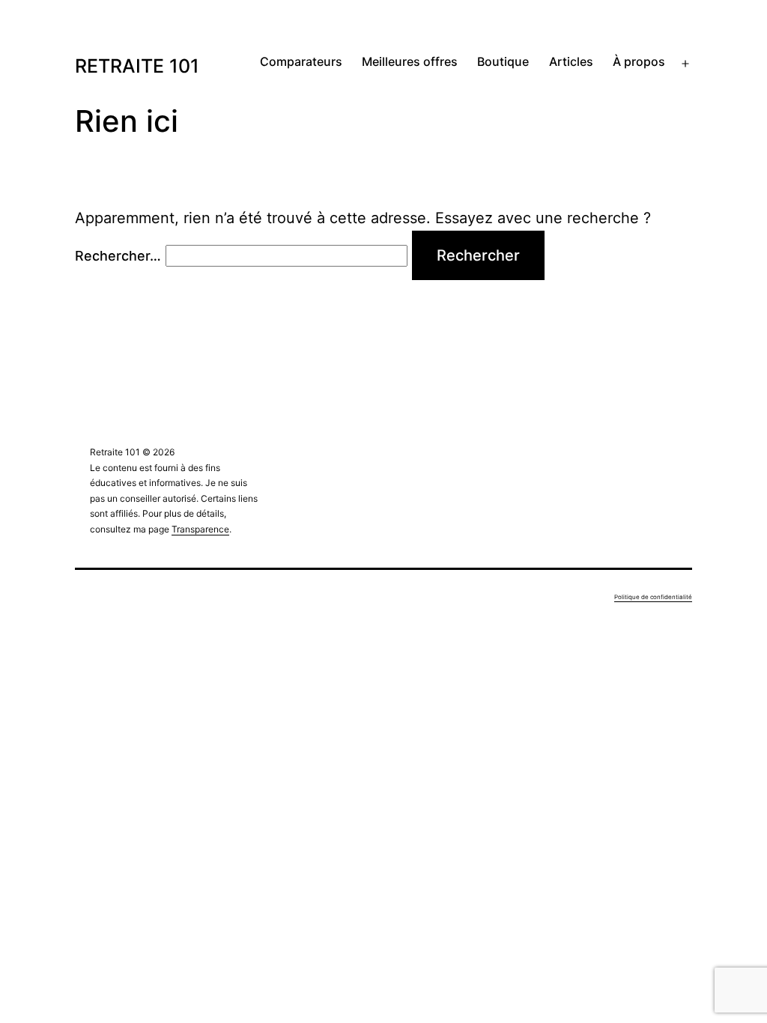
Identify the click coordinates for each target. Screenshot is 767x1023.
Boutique (503, 61)
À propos (639, 61)
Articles (571, 61)
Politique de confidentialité (653, 597)
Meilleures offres (410, 61)
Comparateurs (301, 61)
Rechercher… (118, 256)
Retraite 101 (137, 66)
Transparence (200, 529)
